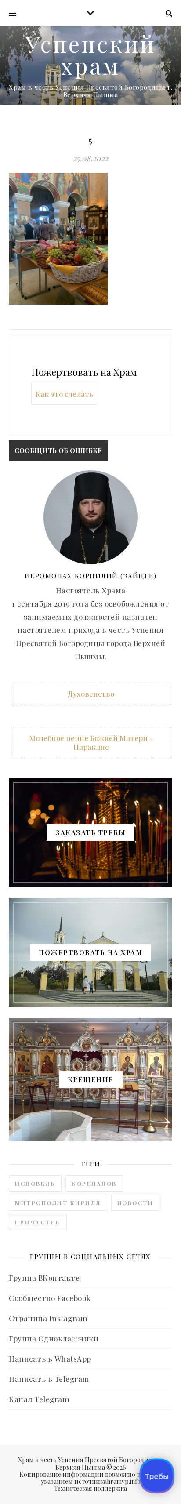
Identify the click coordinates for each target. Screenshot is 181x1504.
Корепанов (94, 1183)
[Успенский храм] (90, 65)
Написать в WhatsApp (50, 1358)
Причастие (38, 1222)
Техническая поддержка (90, 1488)
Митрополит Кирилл (58, 1202)
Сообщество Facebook (50, 1298)
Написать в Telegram (49, 1379)
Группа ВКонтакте (44, 1277)
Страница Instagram (48, 1318)
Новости (135, 1202)
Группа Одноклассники (53, 1338)
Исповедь (35, 1183)
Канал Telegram (39, 1399)
